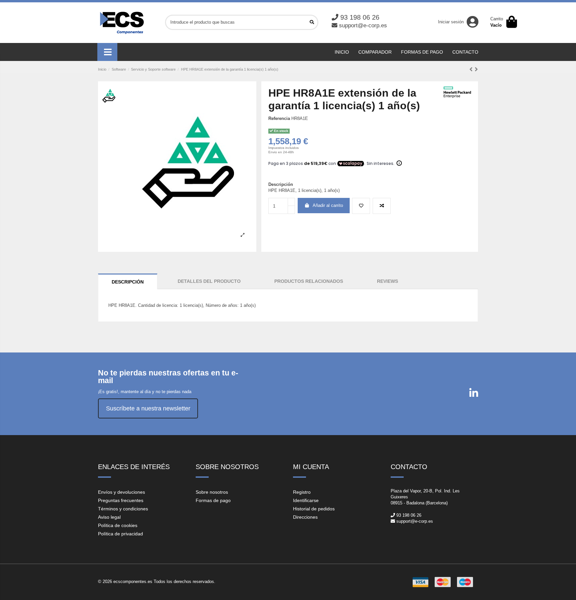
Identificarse (306, 500)
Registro (302, 492)
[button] (107, 52)
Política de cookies (117, 525)
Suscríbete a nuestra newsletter (148, 408)
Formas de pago (213, 500)
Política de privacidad (120, 533)
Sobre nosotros (212, 492)
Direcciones (305, 517)
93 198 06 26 (359, 17)
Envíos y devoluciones (121, 492)
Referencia (279, 118)
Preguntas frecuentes (120, 500)
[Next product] (476, 69)
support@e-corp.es (363, 25)
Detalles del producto (209, 281)
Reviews (387, 281)
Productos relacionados (308, 281)
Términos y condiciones (123, 508)
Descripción (128, 282)
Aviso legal (109, 517)
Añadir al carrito (328, 205)
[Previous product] (472, 69)
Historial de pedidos (314, 508)
